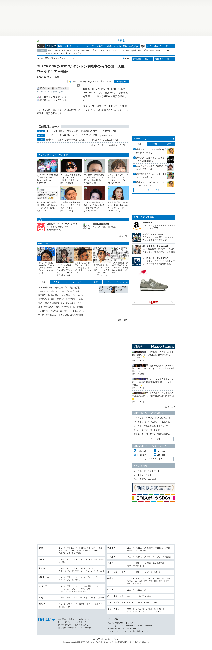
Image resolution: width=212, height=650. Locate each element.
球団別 (87, 551)
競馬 (125, 46)
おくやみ (166, 50)
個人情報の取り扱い (67, 628)
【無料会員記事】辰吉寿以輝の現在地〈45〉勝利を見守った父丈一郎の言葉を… (153, 368)
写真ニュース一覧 (117, 145)
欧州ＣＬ (78, 580)
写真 (50, 50)
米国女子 (62, 607)
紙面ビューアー (162, 46)
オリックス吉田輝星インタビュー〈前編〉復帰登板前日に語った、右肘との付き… (153, 382)
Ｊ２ (93, 568)
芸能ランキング (141, 138)
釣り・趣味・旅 (114, 596)
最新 (139, 144)
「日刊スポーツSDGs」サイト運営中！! (152, 418)
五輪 (41, 597)
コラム (86, 53)
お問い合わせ (85, 628)
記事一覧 (122, 320)
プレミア (98, 577)
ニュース (42, 50)
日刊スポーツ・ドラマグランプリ (62, 224)
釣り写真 (142, 596)
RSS (127, 58)
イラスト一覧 (151, 609)
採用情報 (73, 619)
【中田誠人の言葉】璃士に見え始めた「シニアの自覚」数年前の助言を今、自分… (152, 355)
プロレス (150, 557)
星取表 (168, 548)
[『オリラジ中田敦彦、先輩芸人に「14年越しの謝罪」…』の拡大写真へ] (113, 300)
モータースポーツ (81, 591)
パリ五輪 (92, 598)
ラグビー (73, 589)
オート (161, 572)
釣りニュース (132, 596)
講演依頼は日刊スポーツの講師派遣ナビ (152, 434)
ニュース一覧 (97, 145)
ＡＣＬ (61, 571)
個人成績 (72, 551)
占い (68, 53)
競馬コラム (151, 563)
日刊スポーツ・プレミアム (154, 258)
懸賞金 (130, 551)
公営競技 (134, 46)
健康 (149, 596)
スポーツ (89, 46)
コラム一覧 (140, 609)
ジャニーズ (69, 282)
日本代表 (82, 568)
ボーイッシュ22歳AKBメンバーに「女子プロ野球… (73, 135)
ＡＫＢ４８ (151, 578)
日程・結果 (63, 551)
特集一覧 (123, 236)
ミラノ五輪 (83, 598)
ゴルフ (99, 46)
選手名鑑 (80, 551)
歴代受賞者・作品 (54, 230)
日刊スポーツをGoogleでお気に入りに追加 (91, 81)
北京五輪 (100, 598)
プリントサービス (156, 612)
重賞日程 (160, 563)
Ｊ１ (88, 568)
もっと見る (153, 190)
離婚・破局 (143, 50)
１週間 (168, 144)
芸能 (143, 46)
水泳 (85, 586)
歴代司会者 (112, 227)
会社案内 (62, 619)
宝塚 (95, 50)
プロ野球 (82, 548)
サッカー (78, 46)
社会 (149, 46)
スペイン (62, 580)
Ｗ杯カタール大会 (82, 571)
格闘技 (168, 557)
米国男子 (98, 604)
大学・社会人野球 (74, 553)
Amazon (146, 222)
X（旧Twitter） (143, 451)
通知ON (122, 81)
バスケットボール (66, 591)
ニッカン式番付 (140, 551)
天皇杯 (92, 571)
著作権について (65, 625)
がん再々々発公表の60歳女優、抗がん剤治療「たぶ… (151, 167)
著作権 (120, 642)
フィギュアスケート (86, 589)
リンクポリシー (82, 622)
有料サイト (143, 612)
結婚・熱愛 (131, 50)
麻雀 (155, 603)
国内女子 (90, 604)
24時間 (153, 144)
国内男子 (82, 604)
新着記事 (138, 346)
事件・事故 (155, 50)
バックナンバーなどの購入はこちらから (152, 422)
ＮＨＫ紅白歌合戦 (101, 224)
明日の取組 (159, 548)
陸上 (80, 586)
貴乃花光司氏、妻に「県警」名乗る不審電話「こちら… (61, 299)
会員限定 (51, 46)
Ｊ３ (98, 568)
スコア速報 (91, 548)
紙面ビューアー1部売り (153, 234)
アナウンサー (118, 50)
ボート (149, 572)
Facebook (161, 451)
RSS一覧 (160, 609)
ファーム (95, 551)
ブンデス (90, 577)
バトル (117, 46)
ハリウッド (86, 50)
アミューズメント (115, 602)
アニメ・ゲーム (45, 53)
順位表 (99, 548)
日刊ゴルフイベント (143, 475)
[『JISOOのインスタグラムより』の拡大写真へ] (58, 88)
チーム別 (100, 571)
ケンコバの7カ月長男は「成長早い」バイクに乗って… (61, 311)
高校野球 (62, 553)
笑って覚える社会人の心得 (154, 246)
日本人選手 (83, 559)
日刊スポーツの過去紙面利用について (151, 426)
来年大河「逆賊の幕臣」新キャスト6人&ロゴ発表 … (151, 159)
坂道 (64, 50)
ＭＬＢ (67, 46)
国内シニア (71, 607)
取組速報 (150, 548)
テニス (95, 586)
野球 (60, 46)
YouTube (161, 455)
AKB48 (57, 50)
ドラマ (76, 50)
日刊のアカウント (153, 459)
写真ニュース (44, 243)
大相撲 (108, 46)
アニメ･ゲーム (122, 282)
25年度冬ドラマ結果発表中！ (58, 227)
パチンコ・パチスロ (144, 603)
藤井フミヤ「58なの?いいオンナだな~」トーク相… (151, 184)
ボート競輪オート (115, 572)
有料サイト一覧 (162, 59)
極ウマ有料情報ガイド (136, 566)
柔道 (90, 586)
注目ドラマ (59, 53)
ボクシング (159, 557)
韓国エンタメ (105, 50)
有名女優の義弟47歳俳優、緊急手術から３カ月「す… (60, 303)
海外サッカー (45, 577)
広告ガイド (84, 619)
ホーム (41, 46)
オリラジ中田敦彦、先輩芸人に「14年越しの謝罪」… (74, 131)
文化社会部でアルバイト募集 (147, 430)
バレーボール (64, 589)
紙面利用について (83, 625)
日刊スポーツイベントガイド (147, 471)
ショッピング (132, 612)
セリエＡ (82, 577)
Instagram (141, 455)
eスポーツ (131, 603)
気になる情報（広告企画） (146, 479)
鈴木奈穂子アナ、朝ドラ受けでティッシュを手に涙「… (151, 175)
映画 (69, 50)
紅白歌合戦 (77, 53)
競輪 (155, 572)
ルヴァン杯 (69, 571)
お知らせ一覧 (153, 439)
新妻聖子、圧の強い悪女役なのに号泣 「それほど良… (75, 139)
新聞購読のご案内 (141, 59)
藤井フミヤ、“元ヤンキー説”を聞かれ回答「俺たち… (151, 151)
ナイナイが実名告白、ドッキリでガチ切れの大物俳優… (61, 315)
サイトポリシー (65, 622)
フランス (70, 580)
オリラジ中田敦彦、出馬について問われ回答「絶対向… (61, 307)
